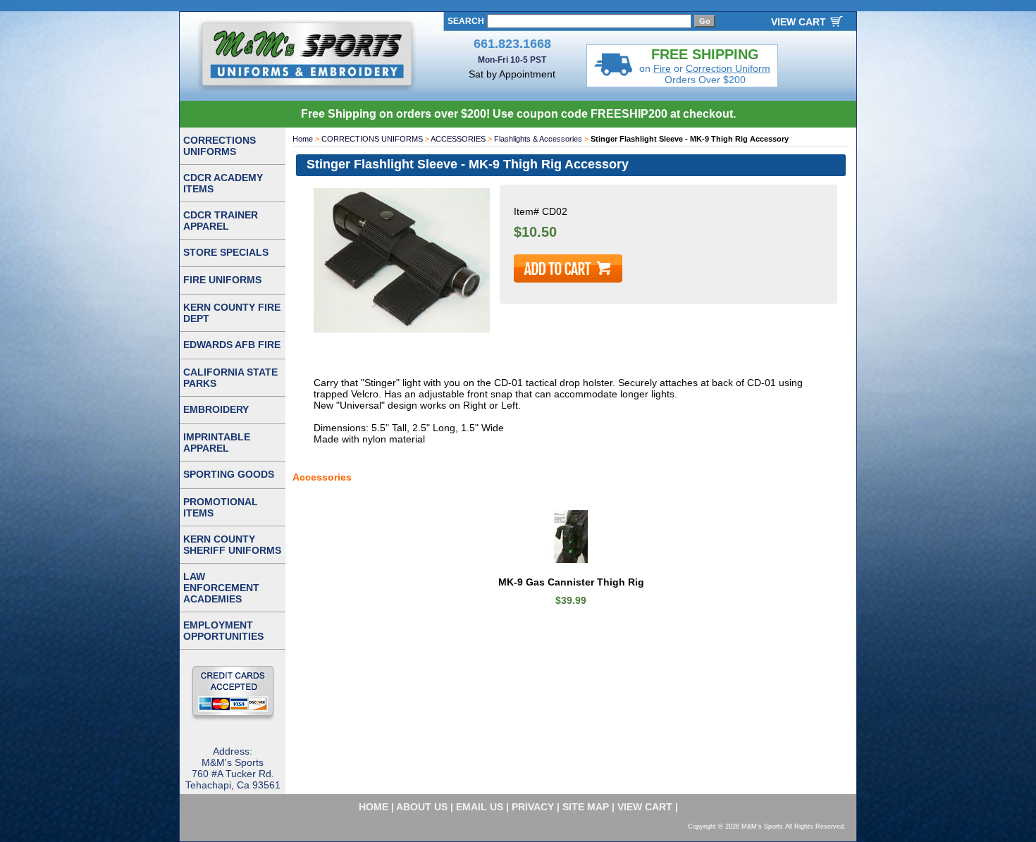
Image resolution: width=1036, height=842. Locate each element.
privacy (533, 806)
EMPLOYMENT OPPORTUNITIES (223, 630)
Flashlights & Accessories (538, 139)
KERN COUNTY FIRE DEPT (231, 313)
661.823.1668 (512, 44)
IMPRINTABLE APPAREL (216, 442)
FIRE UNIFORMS (222, 279)
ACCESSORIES (458, 139)
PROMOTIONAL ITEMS (220, 507)
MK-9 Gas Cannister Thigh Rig (571, 582)
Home (302, 139)
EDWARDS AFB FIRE (231, 344)
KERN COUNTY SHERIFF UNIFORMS (232, 544)
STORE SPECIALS (226, 252)
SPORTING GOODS (228, 474)
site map (585, 806)
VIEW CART (798, 21)
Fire (662, 68)
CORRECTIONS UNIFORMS (372, 139)
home (373, 806)
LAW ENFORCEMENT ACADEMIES (221, 588)
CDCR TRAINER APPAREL (220, 220)
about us (422, 806)
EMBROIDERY (216, 409)
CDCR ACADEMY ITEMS (223, 183)
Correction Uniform (728, 68)
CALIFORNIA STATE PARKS (230, 377)
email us (479, 806)
